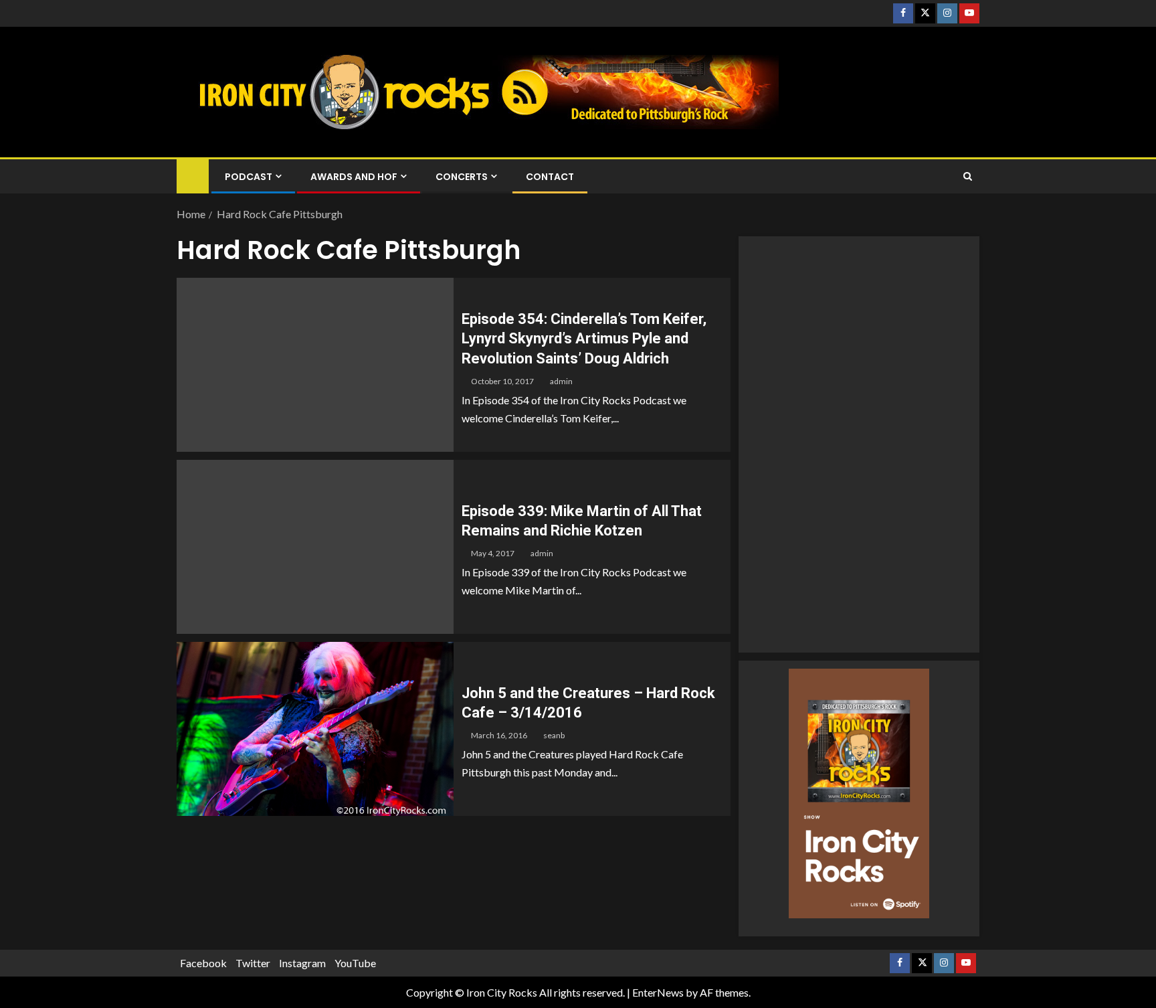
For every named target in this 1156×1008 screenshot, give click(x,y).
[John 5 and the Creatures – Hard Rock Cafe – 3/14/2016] (315, 729)
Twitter (252, 962)
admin (561, 381)
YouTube (355, 962)
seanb (554, 735)
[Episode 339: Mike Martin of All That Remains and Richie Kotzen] (315, 547)
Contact (550, 176)
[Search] (967, 176)
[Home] (193, 175)
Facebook (203, 962)
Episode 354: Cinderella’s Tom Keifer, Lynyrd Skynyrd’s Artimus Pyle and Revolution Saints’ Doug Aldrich (584, 339)
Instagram (302, 962)
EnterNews (658, 992)
